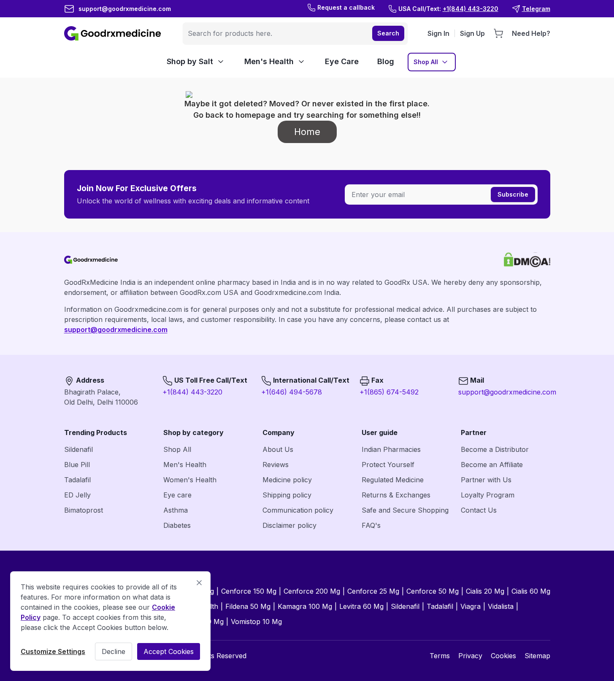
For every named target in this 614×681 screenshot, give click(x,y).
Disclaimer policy (289, 525)
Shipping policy (286, 495)
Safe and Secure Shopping (405, 510)
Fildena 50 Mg (247, 606)
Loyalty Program (487, 495)
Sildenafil (78, 449)
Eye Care (342, 61)
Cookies (503, 655)
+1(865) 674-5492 (389, 392)
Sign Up (472, 33)
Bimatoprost (83, 510)
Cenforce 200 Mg (312, 591)
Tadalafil (77, 480)
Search (388, 33)
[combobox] (276, 33)
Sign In (438, 33)
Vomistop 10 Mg (256, 621)
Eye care (177, 495)
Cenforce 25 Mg (373, 591)
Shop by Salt (190, 61)
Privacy (470, 655)
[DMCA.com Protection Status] (527, 259)
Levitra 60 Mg (361, 606)
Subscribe (513, 194)
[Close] (199, 582)
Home (307, 131)
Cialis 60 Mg (530, 591)
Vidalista (501, 606)
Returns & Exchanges (396, 495)
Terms (440, 655)
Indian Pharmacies (391, 449)
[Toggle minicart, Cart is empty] (498, 33)
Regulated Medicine (393, 480)
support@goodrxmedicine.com (116, 329)
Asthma (175, 510)
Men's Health (269, 61)
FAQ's (371, 525)
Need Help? (531, 33)
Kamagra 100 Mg (305, 606)
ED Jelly (77, 495)
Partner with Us (486, 480)
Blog (385, 61)
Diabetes (177, 525)
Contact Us (479, 510)
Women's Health (189, 480)
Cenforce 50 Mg (432, 591)
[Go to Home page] (113, 33)
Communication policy (297, 510)
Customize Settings (53, 651)
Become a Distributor (495, 449)
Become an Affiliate (492, 464)
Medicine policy (287, 480)
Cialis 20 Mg (485, 591)
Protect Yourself (388, 464)
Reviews (275, 464)
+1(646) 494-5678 (291, 392)
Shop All (426, 61)
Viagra (470, 606)
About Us (277, 449)
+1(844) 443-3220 (192, 392)
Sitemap (537, 655)
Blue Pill (77, 464)
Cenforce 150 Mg (248, 591)
